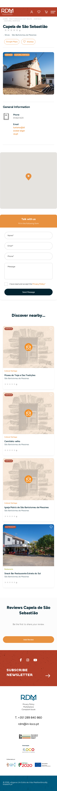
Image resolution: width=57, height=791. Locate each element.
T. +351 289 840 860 (28, 717)
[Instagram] (27, 660)
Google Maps (12, 42)
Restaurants (8, 569)
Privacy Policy (28, 704)
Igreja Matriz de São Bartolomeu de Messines (26, 507)
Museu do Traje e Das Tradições (19, 375)
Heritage (38, 19)
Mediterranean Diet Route (20, 19)
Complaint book (28, 709)
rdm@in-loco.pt (28, 724)
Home (5, 19)
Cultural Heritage (12, 21)
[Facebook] (21, 660)
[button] (53, 12)
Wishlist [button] (30, 42)
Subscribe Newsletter (20, 672)
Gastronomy (10, 527)
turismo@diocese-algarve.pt (19, 130)
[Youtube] (35, 660)
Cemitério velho (12, 441)
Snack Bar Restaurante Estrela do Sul (22, 573)
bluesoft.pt (7, 784)
